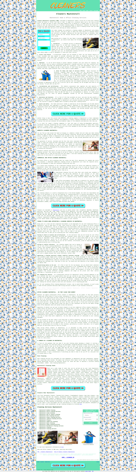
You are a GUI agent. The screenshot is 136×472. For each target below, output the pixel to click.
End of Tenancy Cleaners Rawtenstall (64, 451)
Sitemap (38, 461)
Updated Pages (47, 461)
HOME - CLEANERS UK (68, 457)
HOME (80, 10)
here (80, 404)
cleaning (75, 30)
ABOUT (87, 10)
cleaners (58, 26)
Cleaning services (48, 399)
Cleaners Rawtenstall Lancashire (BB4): (48, 20)
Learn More (88, 471)
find (41, 395)
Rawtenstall (56, 210)
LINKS (84, 10)
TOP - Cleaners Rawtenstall (45, 451)
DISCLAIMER (96, 10)
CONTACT (91, 10)
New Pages (42, 461)
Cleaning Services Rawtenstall (49, 407)
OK (92, 471)
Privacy (98, 461)
